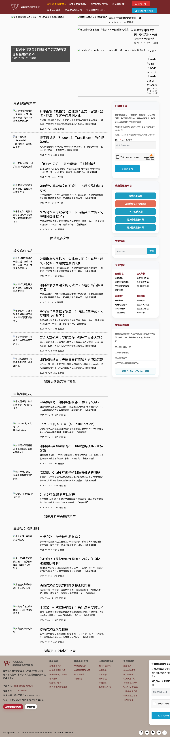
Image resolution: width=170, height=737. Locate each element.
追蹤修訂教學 (55, 682)
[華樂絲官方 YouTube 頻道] (147, 732)
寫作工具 (119, 289)
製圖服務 (103, 682)
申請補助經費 (129, 670)
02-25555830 (20, 690)
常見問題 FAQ (129, 678)
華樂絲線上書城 (130, 695)
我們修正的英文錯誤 (58, 687)
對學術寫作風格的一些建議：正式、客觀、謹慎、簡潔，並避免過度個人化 (71, 113)
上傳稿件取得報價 (144, 10)
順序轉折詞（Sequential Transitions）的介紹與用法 (72, 139)
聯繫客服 (31, 706)
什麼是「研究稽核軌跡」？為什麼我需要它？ (71, 607)
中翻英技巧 (120, 312)
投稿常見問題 (143, 304)
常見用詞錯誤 (121, 304)
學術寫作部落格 (130, 682)
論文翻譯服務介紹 (135, 227)
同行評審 (141, 312)
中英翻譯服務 (80, 666)
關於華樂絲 (128, 674)
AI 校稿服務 (79, 674)
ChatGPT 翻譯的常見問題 (57, 494)
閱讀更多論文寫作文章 (60, 381)
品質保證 (78, 678)
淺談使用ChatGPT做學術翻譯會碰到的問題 (70, 472)
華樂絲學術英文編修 (30, 7)
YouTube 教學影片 (131, 687)
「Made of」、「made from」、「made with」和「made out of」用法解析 (152, 68)
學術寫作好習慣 (122, 285)
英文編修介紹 (55, 666)
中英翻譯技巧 (118, 4)
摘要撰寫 (103, 670)
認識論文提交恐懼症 (54, 629)
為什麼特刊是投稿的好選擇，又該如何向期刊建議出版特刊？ (71, 560)
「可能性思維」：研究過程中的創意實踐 (67, 163)
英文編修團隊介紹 (57, 670)
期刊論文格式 (143, 285)
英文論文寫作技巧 (99, 4)
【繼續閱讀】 (90, 123)
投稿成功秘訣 (143, 308)
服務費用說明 (135, 196)
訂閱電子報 (140, 3)
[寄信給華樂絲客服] (158, 732)
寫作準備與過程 (122, 281)
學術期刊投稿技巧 (73, 10)
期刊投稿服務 (105, 666)
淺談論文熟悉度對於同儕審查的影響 (65, 585)
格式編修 (103, 674)
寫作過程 (119, 277)
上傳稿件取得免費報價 (135, 204)
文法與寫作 (120, 308)
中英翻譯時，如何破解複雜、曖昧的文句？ (70, 402)
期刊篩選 (103, 678)
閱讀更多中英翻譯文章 (60, 516)
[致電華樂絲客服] (164, 732)
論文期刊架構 (143, 277)
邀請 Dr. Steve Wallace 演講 (135, 371)
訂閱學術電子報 (130, 691)
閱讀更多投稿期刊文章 (60, 650)
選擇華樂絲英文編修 (58, 674)
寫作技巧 (119, 300)
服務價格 (127, 666)
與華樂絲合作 (105, 687)
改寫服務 (53, 678)
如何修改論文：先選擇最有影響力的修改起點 (71, 359)
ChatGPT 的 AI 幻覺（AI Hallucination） (68, 424)
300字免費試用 (135, 212)
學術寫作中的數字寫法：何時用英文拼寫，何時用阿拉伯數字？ (71, 214)
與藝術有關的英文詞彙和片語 (125, 18)
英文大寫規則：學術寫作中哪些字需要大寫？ (71, 337)
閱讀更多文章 (59, 238)
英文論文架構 (53, 10)
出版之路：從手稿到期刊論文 (60, 536)
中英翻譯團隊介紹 (82, 670)
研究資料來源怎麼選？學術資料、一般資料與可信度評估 (145, 34)
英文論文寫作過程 (77, 4)
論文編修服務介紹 (135, 219)
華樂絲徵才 (128, 699)
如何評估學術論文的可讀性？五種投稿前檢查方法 (71, 187)
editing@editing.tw (23, 685)
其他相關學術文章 (94, 10)
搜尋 (152, 251)
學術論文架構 (143, 281)
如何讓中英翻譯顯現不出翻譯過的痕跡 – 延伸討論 (71, 448)
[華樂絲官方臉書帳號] (141, 732)
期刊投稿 (141, 300)
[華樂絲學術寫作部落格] (153, 732)
